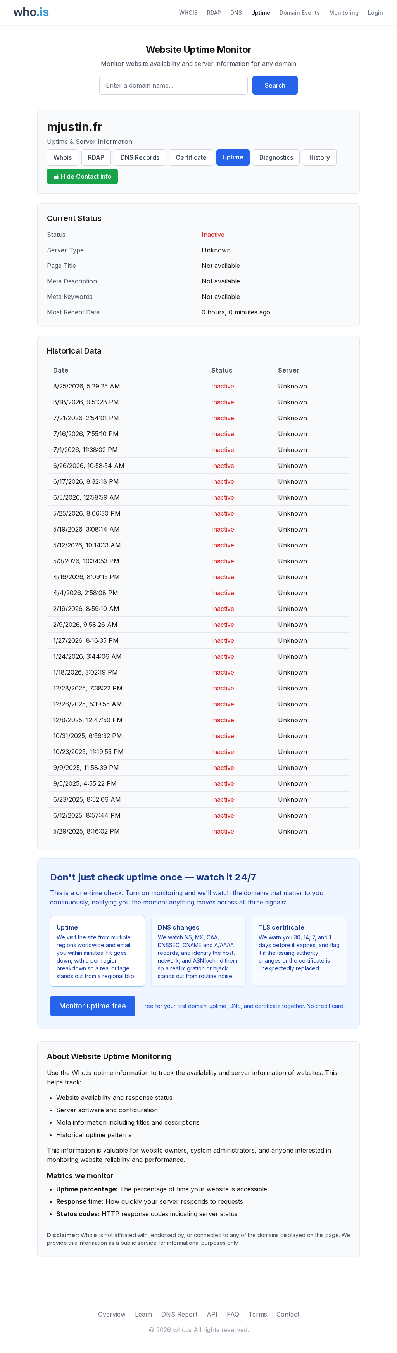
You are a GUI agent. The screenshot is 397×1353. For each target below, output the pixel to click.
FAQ (233, 1314)
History (319, 157)
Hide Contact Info (86, 176)
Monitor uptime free (92, 1006)
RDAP (214, 12)
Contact (287, 1314)
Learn (143, 1314)
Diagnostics (276, 157)
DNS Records (140, 157)
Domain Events (300, 12)
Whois (63, 157)
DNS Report (179, 1314)
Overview (112, 1314)
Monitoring (344, 12)
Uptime (260, 12)
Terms (258, 1314)
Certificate (191, 157)
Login (375, 12)
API (212, 1314)
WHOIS (188, 12)
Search (275, 85)
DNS (236, 12)
